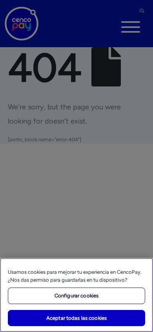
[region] (76, 295)
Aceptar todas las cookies (76, 318)
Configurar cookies (76, 296)
